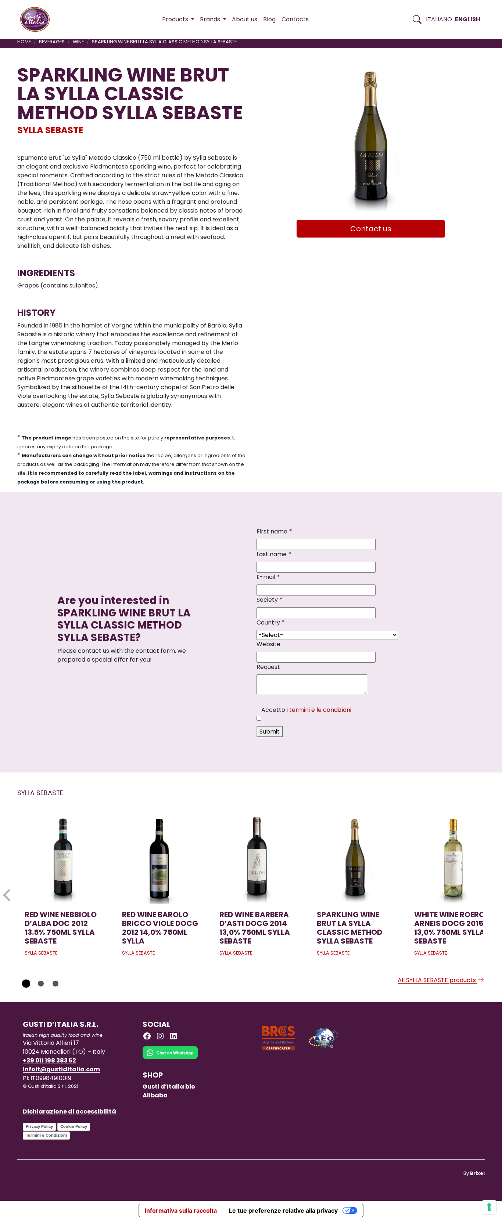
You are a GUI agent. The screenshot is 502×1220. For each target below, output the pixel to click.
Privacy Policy (39, 1126)
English (467, 19)
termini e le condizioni (320, 710)
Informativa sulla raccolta (181, 1210)
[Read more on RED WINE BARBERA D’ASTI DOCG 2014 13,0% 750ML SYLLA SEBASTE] (258, 860)
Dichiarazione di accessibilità (69, 1111)
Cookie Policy (73, 1126)
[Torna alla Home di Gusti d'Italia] (37, 19)
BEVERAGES (52, 42)
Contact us (370, 229)
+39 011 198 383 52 (49, 1060)
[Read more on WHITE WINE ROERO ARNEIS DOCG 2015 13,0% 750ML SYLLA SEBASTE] (452, 860)
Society (269, 599)
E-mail (268, 577)
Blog (269, 19)
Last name (274, 554)
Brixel (477, 1173)
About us (244, 19)
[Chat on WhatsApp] (170, 1058)
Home (24, 42)
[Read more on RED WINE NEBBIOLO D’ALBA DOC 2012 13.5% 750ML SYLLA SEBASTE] (63, 860)
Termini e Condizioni (46, 1135)
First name (274, 531)
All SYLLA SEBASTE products (437, 980)
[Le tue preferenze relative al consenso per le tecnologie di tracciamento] (489, 1207)
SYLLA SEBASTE (50, 130)
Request (268, 667)
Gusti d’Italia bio (169, 1086)
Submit (269, 731)
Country (270, 622)
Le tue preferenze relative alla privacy (283, 1210)
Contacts (295, 19)
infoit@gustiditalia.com (61, 1069)
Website (268, 644)
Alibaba (155, 1095)
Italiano (439, 19)
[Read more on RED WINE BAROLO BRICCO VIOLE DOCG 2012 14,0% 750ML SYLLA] (160, 860)
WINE (78, 42)
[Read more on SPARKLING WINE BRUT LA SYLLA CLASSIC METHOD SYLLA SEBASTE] (355, 860)
